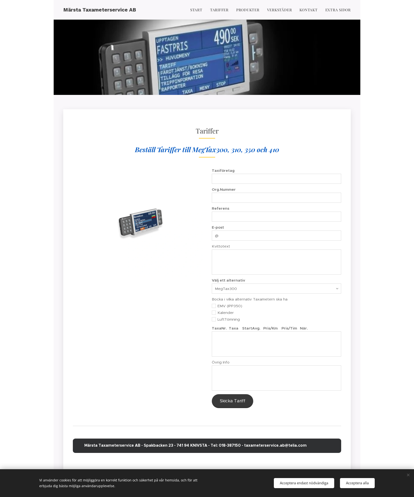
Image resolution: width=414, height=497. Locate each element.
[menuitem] (197, 10)
